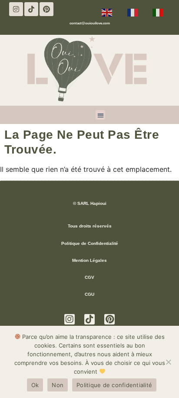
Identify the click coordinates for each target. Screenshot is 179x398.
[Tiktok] (31, 9)
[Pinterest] (46, 9)
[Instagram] (16, 9)
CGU (89, 294)
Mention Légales (89, 260)
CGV (89, 277)
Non (57, 384)
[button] (101, 115)
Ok (35, 384)
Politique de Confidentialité (89, 243)
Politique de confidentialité (114, 384)
